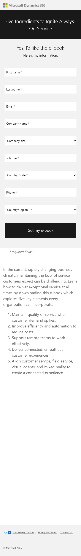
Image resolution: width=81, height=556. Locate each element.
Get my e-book (41, 230)
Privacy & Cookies (47, 532)
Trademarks (66, 532)
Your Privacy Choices (23, 532)
